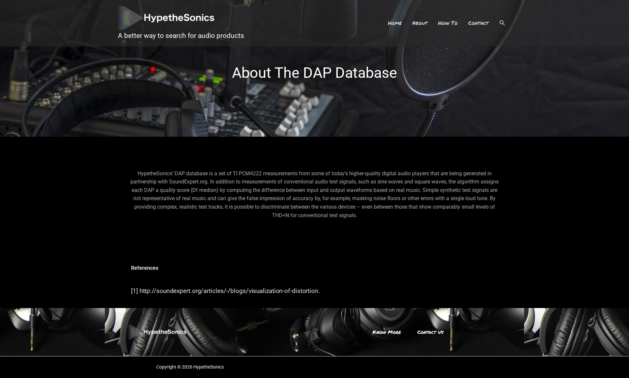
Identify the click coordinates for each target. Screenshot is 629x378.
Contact (478, 22)
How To (448, 22)
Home (395, 22)
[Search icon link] (502, 23)
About (420, 22)
